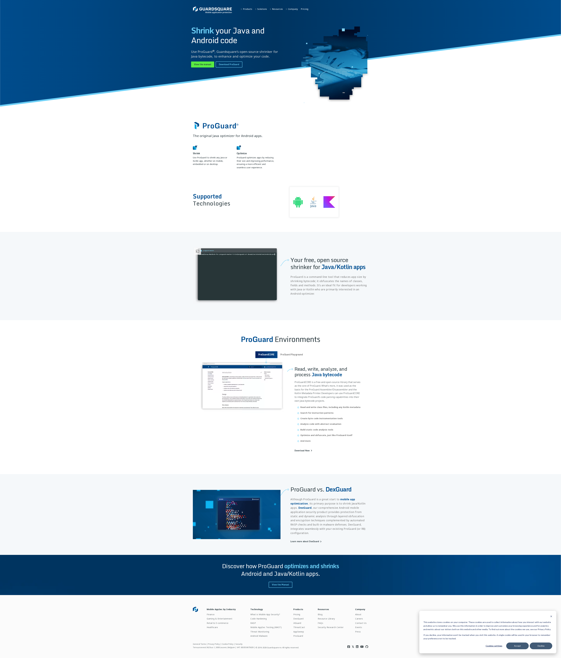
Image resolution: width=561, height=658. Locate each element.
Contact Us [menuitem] (361, 623)
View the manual (202, 64)
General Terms (199, 644)
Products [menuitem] (298, 609)
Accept (517, 646)
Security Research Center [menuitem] (330, 627)
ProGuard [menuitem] (298, 635)
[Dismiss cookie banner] (551, 617)
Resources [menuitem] (323, 609)
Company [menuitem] (360, 609)
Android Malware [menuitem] (259, 635)
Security (239, 644)
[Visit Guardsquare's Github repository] (366, 647)
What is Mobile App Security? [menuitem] (265, 614)
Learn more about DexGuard (304, 541)
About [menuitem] (358, 614)
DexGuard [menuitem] (298, 618)
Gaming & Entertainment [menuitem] (219, 618)
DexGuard (305, 507)
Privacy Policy (214, 644)
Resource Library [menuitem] (326, 618)
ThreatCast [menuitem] (299, 627)
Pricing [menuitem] (296, 614)
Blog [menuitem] (320, 614)
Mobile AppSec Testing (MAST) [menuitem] (266, 627)
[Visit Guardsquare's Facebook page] (348, 647)
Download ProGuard (229, 64)
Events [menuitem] (358, 627)
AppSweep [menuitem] (298, 631)
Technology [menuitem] (256, 609)
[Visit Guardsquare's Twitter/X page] (353, 647)
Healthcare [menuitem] (212, 627)
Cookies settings (494, 646)
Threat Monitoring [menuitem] (259, 631)
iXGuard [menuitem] (297, 623)
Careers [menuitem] (359, 618)
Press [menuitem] (358, 631)
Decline (541, 646)
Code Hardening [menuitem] (258, 618)
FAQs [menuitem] (320, 623)
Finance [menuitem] (211, 614)
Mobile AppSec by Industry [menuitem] (221, 609)
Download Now (302, 450)
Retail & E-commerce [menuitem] (217, 623)
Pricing (304, 8)
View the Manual (280, 584)
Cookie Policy (227, 644)
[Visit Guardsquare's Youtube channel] (362, 647)
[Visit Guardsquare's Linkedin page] (357, 647)
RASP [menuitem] (253, 623)
